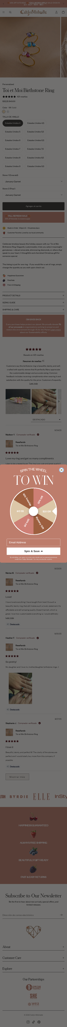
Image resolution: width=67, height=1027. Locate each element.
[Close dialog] (61, 470)
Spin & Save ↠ (33, 551)
